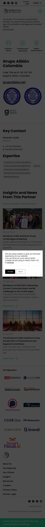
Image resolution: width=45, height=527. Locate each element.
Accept (10, 272)
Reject (20, 272)
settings (10, 262)
